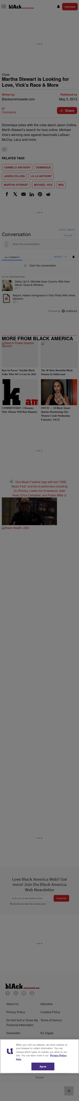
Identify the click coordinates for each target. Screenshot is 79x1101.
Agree (43, 1066)
